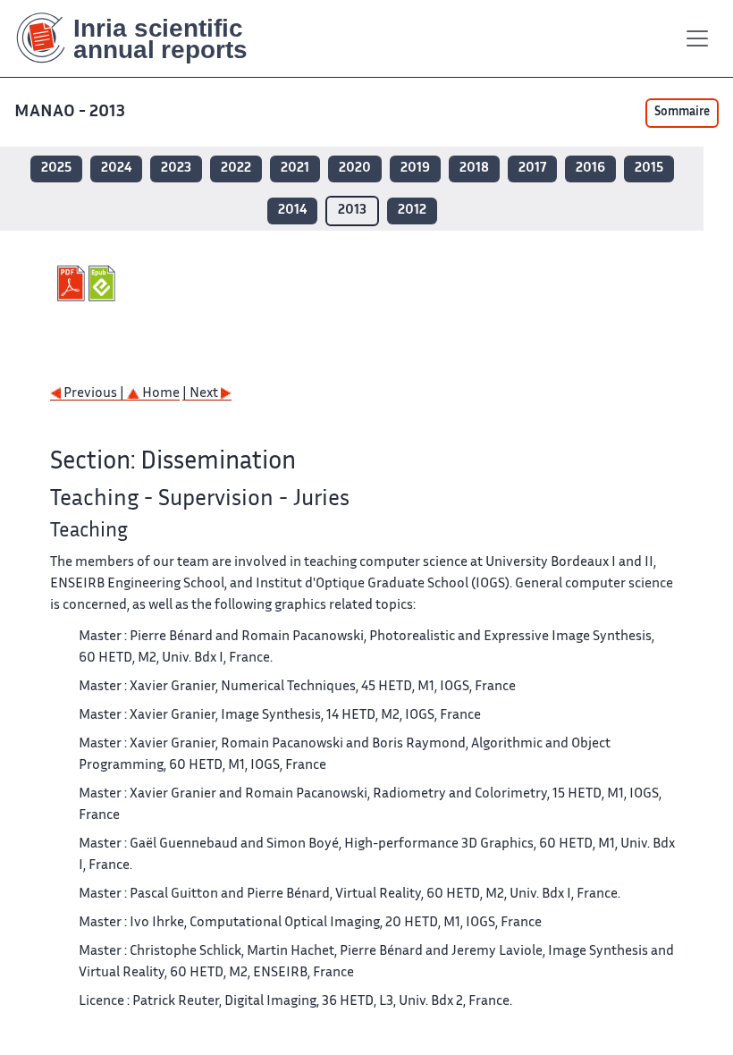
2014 (292, 210)
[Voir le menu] (697, 38)
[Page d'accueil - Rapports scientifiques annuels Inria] (144, 38)
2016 (590, 168)
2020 (355, 168)
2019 (415, 168)
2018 (474, 168)
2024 (116, 168)
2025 (56, 168)
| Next (201, 394)
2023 (176, 168)
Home (159, 394)
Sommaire (682, 112)
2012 (412, 210)
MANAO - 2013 (69, 112)
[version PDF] (72, 283)
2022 (236, 168)
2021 (295, 168)
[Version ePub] (104, 283)
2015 (649, 168)
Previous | (94, 394)
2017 (532, 168)
